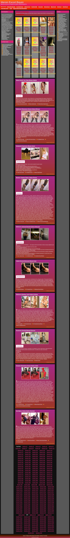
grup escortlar (20, 323)
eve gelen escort (20, 161)
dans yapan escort (20, 255)
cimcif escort (20, 346)
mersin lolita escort (32, 103)
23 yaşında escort (29, 289)
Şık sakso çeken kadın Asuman (25, 411)
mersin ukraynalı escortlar (22, 103)
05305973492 (44, 57)
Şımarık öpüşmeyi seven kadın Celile (27, 365)
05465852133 (44, 34)
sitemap (45, 535)
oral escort (19, 193)
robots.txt (41, 535)
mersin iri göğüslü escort (30, 221)
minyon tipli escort (20, 221)
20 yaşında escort (28, 323)
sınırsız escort (20, 242)
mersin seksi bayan (38, 172)
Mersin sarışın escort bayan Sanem (18, 72)
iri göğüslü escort (41, 139)
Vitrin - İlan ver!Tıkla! (19, 29)
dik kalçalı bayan (20, 289)
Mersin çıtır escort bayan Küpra (27, 50)
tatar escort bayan (31, 440)
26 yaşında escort (29, 404)
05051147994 (52, 53)
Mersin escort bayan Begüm (51, 49)
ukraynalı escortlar (20, 139)
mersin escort (37, 360)
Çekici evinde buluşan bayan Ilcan (26, 261)
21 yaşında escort (20, 404)
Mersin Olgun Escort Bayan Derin (19, 50)
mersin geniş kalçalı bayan (42, 440)
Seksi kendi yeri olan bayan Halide (26, 80)
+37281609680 (20, 32)
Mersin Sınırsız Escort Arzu (43, 30)
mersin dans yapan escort (43, 103)
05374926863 (52, 35)
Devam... (23, 102)
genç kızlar (19, 95)
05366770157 (19, 55)
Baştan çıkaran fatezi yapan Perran (26, 177)
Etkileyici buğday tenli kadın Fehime (27, 294)
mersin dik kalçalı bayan (31, 139)
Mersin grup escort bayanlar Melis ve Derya (43, 51)
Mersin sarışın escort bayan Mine (51, 31)
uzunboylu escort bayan (39, 255)
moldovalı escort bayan (39, 289)
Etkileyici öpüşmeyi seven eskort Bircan (28, 109)
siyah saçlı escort (20, 172)
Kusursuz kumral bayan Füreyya (25, 330)
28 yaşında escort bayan (38, 323)
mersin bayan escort (38, 404)
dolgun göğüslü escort (21, 440)
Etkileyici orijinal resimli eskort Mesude (28, 226)
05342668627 (19, 77)
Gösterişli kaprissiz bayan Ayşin (25, 146)
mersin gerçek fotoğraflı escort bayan (23, 405)
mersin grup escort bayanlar (21, 140)
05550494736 (28, 55)
